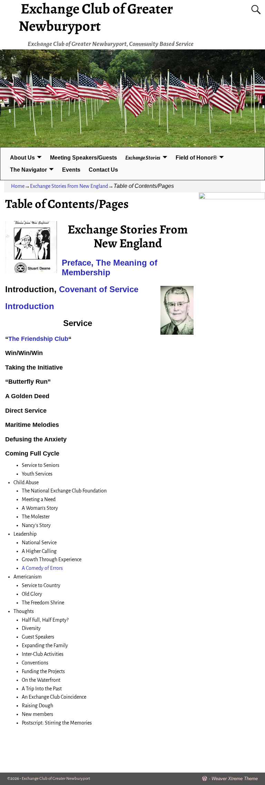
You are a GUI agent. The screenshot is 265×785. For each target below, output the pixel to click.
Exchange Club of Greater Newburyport (56, 778)
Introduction (29, 306)
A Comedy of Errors (42, 568)
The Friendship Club (38, 338)
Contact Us (103, 170)
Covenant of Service (98, 289)
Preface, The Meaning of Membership (109, 267)
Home (17, 186)
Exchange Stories (142, 158)
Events (71, 170)
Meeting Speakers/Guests (83, 158)
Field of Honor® (196, 158)
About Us (22, 158)
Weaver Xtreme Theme (235, 778)
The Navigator (28, 170)
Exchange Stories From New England (69, 186)
